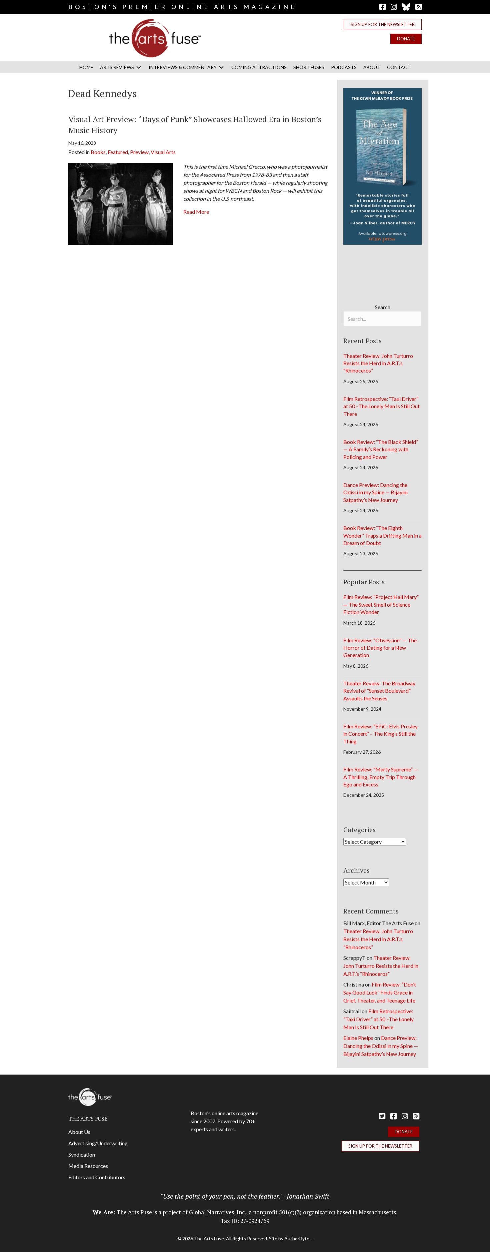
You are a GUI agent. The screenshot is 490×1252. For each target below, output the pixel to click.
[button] (383, 24)
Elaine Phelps (358, 1038)
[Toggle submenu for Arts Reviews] (139, 67)
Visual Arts (163, 152)
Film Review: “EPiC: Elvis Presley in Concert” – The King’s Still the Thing (380, 733)
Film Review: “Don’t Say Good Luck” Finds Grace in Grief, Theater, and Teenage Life (379, 992)
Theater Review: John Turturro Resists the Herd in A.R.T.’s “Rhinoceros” (378, 363)
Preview (139, 152)
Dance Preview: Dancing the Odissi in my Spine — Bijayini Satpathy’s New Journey (375, 492)
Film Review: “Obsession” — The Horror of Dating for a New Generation (380, 647)
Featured (118, 152)
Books (98, 152)
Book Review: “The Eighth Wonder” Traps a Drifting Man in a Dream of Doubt (382, 535)
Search (382, 307)
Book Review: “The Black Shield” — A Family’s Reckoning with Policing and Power (380, 449)
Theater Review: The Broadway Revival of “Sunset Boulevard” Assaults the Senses (379, 690)
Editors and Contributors (96, 1177)
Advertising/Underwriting (98, 1143)
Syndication (81, 1154)
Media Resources (88, 1166)
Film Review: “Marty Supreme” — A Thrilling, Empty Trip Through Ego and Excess (380, 776)
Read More (196, 211)
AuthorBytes (298, 1238)
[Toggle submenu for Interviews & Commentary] (221, 67)
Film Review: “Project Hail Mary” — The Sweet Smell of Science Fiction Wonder (381, 604)
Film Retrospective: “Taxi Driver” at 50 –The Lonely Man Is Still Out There (381, 406)
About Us (79, 1132)
